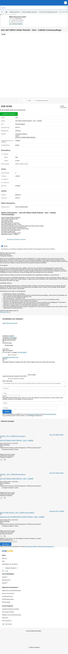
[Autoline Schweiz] (11, 2)
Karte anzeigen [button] (32, 374)
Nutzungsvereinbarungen (49, 414)
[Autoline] (6, 12)
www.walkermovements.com (10, 357)
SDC (16, 117)
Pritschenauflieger (20, 124)
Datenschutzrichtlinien (34, 414)
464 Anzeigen (13, 337)
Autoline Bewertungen (8, 599)
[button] (65, 2)
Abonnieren (5, 544)
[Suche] (65, 7)
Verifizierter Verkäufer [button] (8, 336)
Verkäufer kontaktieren (8, 114)
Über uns (4, 558)
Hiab (16, 157)
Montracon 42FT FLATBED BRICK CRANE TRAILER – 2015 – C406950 (22, 517)
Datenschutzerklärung (8, 593)
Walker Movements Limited (9, 323)
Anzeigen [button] (14, 352)
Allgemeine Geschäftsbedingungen (11, 590)
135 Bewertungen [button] (7, 343)
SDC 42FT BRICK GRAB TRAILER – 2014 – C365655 (16, 478)
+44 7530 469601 (22, 352)
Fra (7, 571)
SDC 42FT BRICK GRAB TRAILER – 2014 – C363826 (16, 440)
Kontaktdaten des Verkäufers (10, 564)
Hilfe (3, 561)
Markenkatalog (6, 602)
